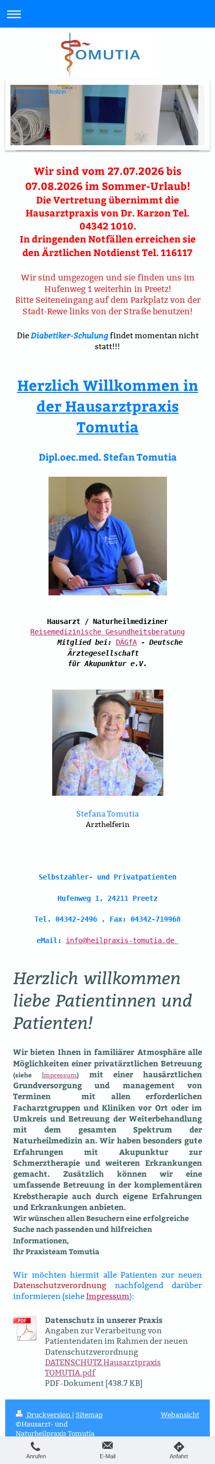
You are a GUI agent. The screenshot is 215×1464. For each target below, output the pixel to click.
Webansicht (180, 1414)
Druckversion (48, 1414)
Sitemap (89, 1414)
